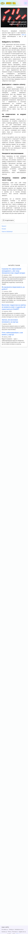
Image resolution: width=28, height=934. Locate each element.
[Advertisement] (14, 248)
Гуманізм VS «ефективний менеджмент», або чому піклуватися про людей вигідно (13, 271)
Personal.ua (15, 931)
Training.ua (11, 929)
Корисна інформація (7, 231)
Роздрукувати (9, 220)
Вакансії (4, 226)
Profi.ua (9, 931)
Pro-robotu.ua (5, 929)
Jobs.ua (23, 34)
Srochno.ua (4, 931)
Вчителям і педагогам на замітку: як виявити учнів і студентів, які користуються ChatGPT (14, 307)
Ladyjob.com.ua (22, 931)
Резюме (4, 228)
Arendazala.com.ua (19, 929)
